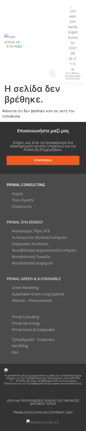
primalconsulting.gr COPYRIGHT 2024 (43, 412)
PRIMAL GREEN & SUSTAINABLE (34, 278)
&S (19, 46)
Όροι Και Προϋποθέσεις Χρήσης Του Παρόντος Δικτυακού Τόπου (43, 402)
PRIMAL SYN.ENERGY (25, 222)
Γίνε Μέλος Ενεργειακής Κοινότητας (72, 75)
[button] (52, 73)
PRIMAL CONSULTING (26, 184)
